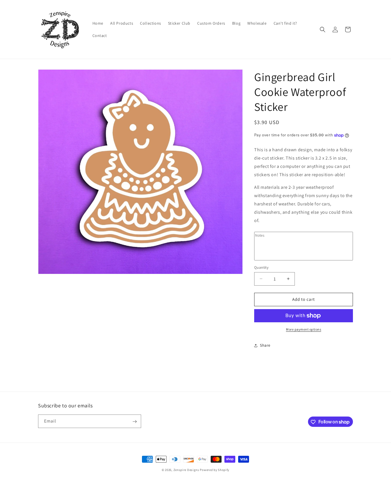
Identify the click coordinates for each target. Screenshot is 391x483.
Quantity (261, 267)
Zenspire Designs (186, 470)
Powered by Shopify (214, 470)
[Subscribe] (134, 421)
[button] (322, 29)
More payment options (303, 329)
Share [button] (265, 345)
